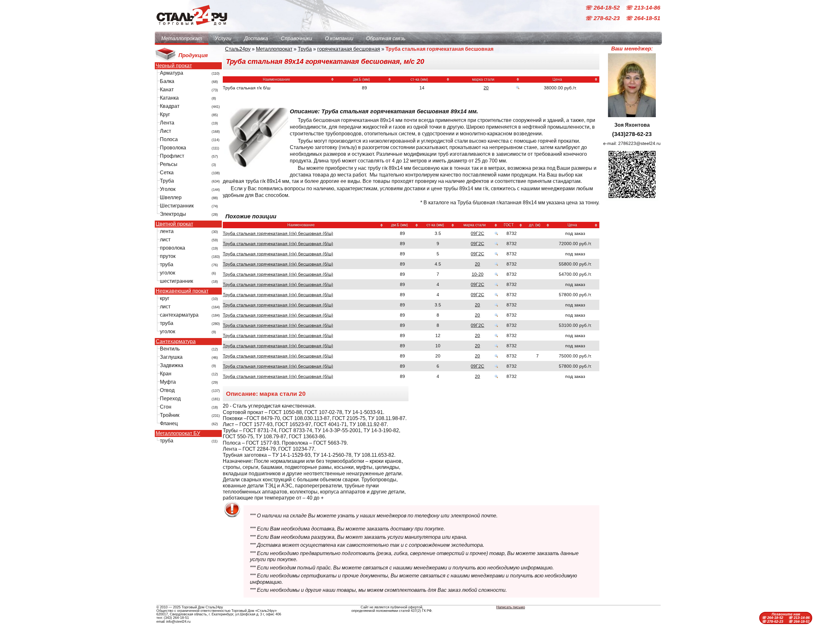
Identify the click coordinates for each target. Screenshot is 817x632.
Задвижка (171, 365)
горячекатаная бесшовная (348, 49)
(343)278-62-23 (632, 134)
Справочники (296, 38)
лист (165, 239)
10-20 (477, 274)
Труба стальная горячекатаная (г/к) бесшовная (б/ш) (278, 233)
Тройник (169, 415)
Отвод (167, 390)
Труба (167, 181)
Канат (167, 89)
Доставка (256, 38)
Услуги (223, 38)
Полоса (169, 139)
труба (166, 264)
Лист (165, 131)
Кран (165, 373)
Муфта (168, 382)
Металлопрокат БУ (178, 433)
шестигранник (176, 281)
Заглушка (171, 357)
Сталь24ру (238, 49)
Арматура (171, 73)
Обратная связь (385, 38)
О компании (339, 38)
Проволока (173, 147)
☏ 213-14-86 (643, 7)
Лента (167, 122)
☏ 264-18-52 (603, 7)
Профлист (172, 156)
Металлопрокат (181, 38)
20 (486, 87)
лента (167, 231)
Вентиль (170, 348)
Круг (165, 114)
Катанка (169, 98)
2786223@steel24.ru (639, 143)
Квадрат (169, 106)
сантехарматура (179, 315)
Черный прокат (174, 65)
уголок (167, 272)
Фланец (169, 423)
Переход (170, 398)
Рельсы (168, 164)
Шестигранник (177, 205)
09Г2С (477, 233)
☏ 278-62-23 (603, 18)
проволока (172, 248)
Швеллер (171, 197)
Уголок (168, 189)
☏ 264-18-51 (643, 18)
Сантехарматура (176, 341)
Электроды (173, 214)
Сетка (167, 172)
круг (164, 298)
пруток (168, 256)
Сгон (165, 407)
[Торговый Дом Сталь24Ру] (191, 28)
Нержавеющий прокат (182, 291)
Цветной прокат (174, 224)
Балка (167, 81)
